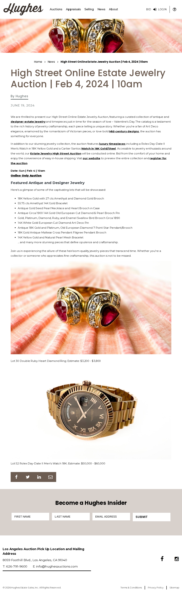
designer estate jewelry (28, 121)
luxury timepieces (112, 143)
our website (91, 158)
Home (38, 62)
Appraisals (73, 9)
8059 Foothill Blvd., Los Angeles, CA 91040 (35, 560)
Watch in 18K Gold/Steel (98, 148)
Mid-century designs (124, 131)
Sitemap (174, 587)
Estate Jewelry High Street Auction (55, 153)
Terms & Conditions (131, 587)
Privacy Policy (156, 587)
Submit (142, 516)
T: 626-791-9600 (15, 566)
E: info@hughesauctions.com (55, 566)
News (101, 9)
